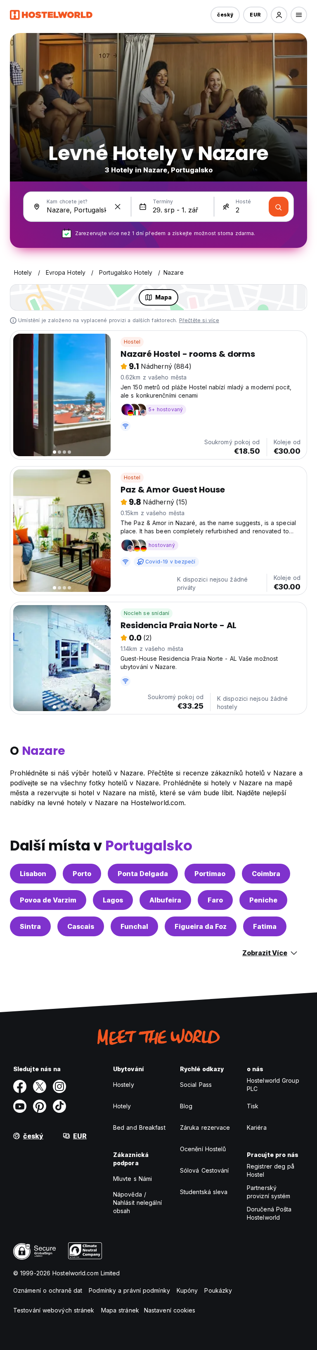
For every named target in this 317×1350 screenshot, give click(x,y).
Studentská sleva (204, 1191)
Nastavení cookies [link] (170, 1310)
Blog (186, 1106)
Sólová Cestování (204, 1170)
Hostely (123, 1084)
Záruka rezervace (205, 1127)
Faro (215, 900)
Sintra (30, 926)
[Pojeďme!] (279, 207)
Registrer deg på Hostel (271, 1170)
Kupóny (187, 1290)
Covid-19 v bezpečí (170, 561)
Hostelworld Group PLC (273, 1084)
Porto (82, 873)
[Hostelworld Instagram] (59, 1086)
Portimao (209, 873)
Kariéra (257, 1127)
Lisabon (33, 873)
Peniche (263, 900)
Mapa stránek (120, 1310)
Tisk (252, 1106)
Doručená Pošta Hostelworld (269, 1213)
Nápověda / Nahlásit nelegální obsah (137, 1202)
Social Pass (196, 1084)
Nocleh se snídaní (146, 613)
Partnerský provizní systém (269, 1191)
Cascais (80, 926)
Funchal (134, 926)
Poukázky (218, 1290)
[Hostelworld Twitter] (39, 1086)
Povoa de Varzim (48, 900)
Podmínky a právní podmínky (129, 1290)
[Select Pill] (279, 15)
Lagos (113, 900)
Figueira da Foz (201, 926)
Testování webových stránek (54, 1310)
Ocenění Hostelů (203, 1148)
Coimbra (266, 873)
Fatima (265, 926)
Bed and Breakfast (139, 1127)
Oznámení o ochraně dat (47, 1290)
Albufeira (165, 900)
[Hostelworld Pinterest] (39, 1106)
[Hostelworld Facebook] (19, 1086)
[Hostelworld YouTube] (19, 1106)
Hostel (132, 342)
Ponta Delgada (143, 873)
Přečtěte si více (199, 320)
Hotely (122, 1106)
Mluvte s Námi (132, 1178)
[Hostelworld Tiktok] (59, 1106)
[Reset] (118, 207)
